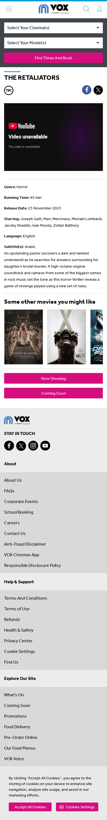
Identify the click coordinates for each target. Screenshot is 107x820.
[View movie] (23, 337)
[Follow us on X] (21, 446)
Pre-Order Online (21, 737)
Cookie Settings (19, 651)
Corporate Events (21, 501)
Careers (12, 522)
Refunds (12, 619)
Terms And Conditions (25, 598)
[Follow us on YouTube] (45, 446)
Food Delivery (17, 726)
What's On (14, 694)
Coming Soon (53, 393)
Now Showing (53, 378)
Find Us (11, 662)
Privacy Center (18, 640)
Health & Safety (18, 630)
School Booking (18, 512)
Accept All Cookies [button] (30, 806)
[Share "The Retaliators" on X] (98, 90)
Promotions (15, 716)
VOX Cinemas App (21, 554)
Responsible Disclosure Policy (32, 565)
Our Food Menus (20, 748)
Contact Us (15, 533)
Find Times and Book (53, 57)
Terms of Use (17, 608)
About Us (13, 480)
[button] (77, 807)
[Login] (99, 9)
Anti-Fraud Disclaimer (25, 544)
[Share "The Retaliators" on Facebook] (86, 89)
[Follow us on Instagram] (33, 446)
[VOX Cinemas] (54, 10)
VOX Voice (14, 758)
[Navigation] (9, 9)
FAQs (9, 490)
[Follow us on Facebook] (9, 446)
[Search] (86, 9)
